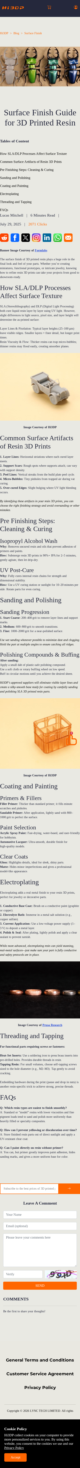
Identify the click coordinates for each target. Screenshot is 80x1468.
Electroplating (9, 194)
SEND (40, 1285)
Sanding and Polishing (15, 178)
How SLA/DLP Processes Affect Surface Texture (33, 153)
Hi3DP (4, 33)
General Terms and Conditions (40, 1360)
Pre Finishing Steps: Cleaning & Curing (27, 170)
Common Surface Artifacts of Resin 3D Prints (31, 162)
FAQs (4, 210)
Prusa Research (52, 1025)
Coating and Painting (14, 186)
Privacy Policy (40, 1387)
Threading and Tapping (16, 202)
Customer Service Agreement (40, 1373)
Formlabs (41, 250)
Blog (16, 33)
